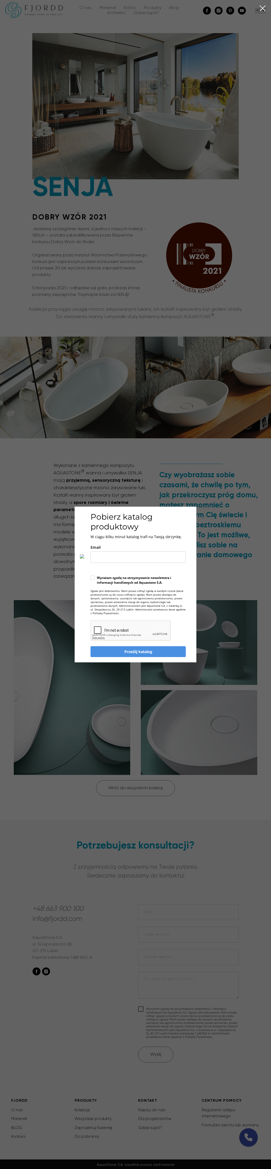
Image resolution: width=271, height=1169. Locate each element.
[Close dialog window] (262, 8)
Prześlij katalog (138, 651)
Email (96, 547)
